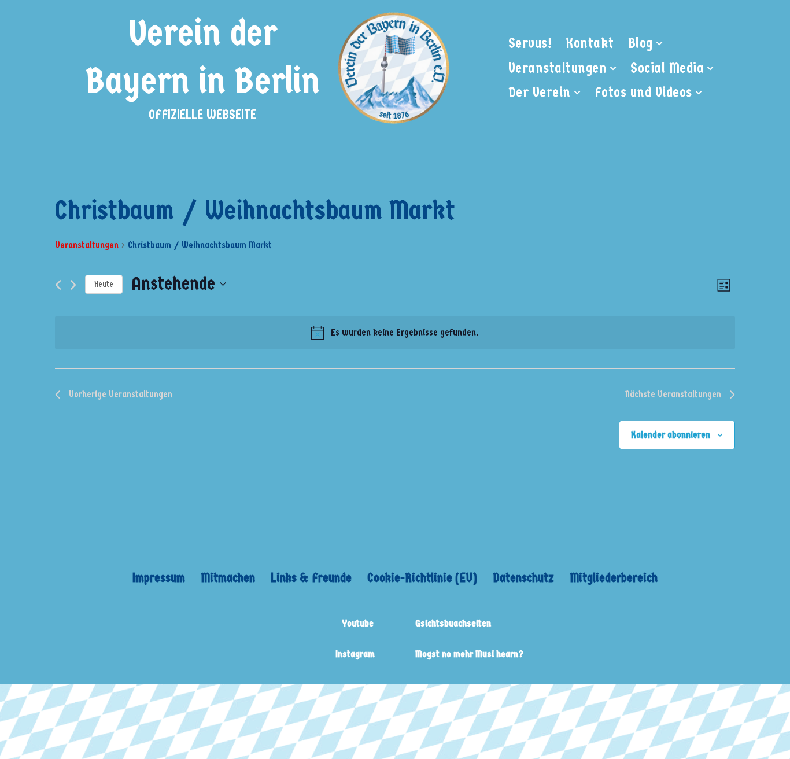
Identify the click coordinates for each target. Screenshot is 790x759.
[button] (659, 43)
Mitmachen (228, 577)
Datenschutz (523, 577)
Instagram (355, 654)
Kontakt (590, 43)
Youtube (358, 623)
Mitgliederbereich (614, 577)
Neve (79, 700)
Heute (103, 284)
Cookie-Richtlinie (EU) (422, 577)
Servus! (530, 43)
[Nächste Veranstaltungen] (73, 284)
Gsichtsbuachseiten (453, 623)
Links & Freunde (311, 577)
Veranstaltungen (87, 245)
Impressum (158, 577)
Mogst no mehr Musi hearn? (469, 654)
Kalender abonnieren (670, 434)
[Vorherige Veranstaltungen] (58, 284)
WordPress (238, 700)
